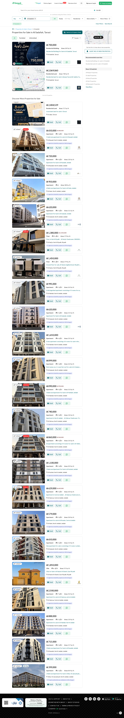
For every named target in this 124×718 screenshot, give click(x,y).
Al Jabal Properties (91, 75)
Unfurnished (33, 38)
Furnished (22, 38)
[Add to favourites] (42, 63)
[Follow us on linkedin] (94, 700)
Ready (61, 18)
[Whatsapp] (66, 62)
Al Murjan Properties (91, 72)
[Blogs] (37, 3)
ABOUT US (66, 699)
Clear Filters (99, 23)
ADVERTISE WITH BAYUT (56, 702)
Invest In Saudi (60, 3)
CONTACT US (54, 705)
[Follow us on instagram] (98, 700)
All (55, 18)
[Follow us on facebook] (86, 700)
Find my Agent (47, 3)
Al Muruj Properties (91, 78)
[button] (17, 19)
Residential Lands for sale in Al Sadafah (97, 64)
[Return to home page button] (17, 3)
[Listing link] (47, 53)
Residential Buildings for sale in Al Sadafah (98, 61)
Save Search (108, 23)
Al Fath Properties (91, 81)
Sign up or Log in (91, 3)
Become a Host (72, 3)
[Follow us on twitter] (90, 700)
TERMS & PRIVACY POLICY (71, 705)
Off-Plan (67, 18)
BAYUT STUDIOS (73, 702)
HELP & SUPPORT (54, 699)
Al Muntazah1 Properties (93, 84)
